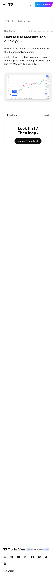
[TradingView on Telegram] (39, 557)
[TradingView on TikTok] (46, 557)
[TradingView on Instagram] (26, 557)
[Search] (29, 4)
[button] (10, 31)
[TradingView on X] (5, 557)
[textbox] (29, 21)
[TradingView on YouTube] (19, 557)
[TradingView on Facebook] (12, 557)
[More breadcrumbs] (21, 31)
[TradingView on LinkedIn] (32, 557)
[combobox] (28, 21)
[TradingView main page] (10, 5)
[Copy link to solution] (22, 41)
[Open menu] (4, 4)
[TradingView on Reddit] (5, 564)
